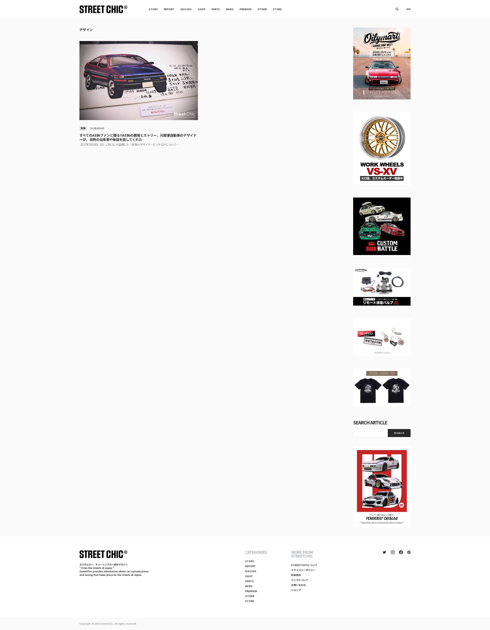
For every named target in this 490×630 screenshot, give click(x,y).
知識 (83, 128)
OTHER (249, 596)
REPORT (250, 566)
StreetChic (106, 623)
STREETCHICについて (304, 565)
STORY (249, 561)
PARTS (249, 581)
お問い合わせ (298, 585)
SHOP (249, 576)
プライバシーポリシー (303, 570)
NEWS (249, 586)
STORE (249, 601)
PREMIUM (251, 591)
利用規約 (296, 575)
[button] (397, 9)
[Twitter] (384, 552)
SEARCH (399, 432)
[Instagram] (393, 552)
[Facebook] (401, 552)
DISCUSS (250, 571)
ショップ (296, 589)
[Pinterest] (409, 552)
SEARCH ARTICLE (370, 422)
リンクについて (299, 580)
